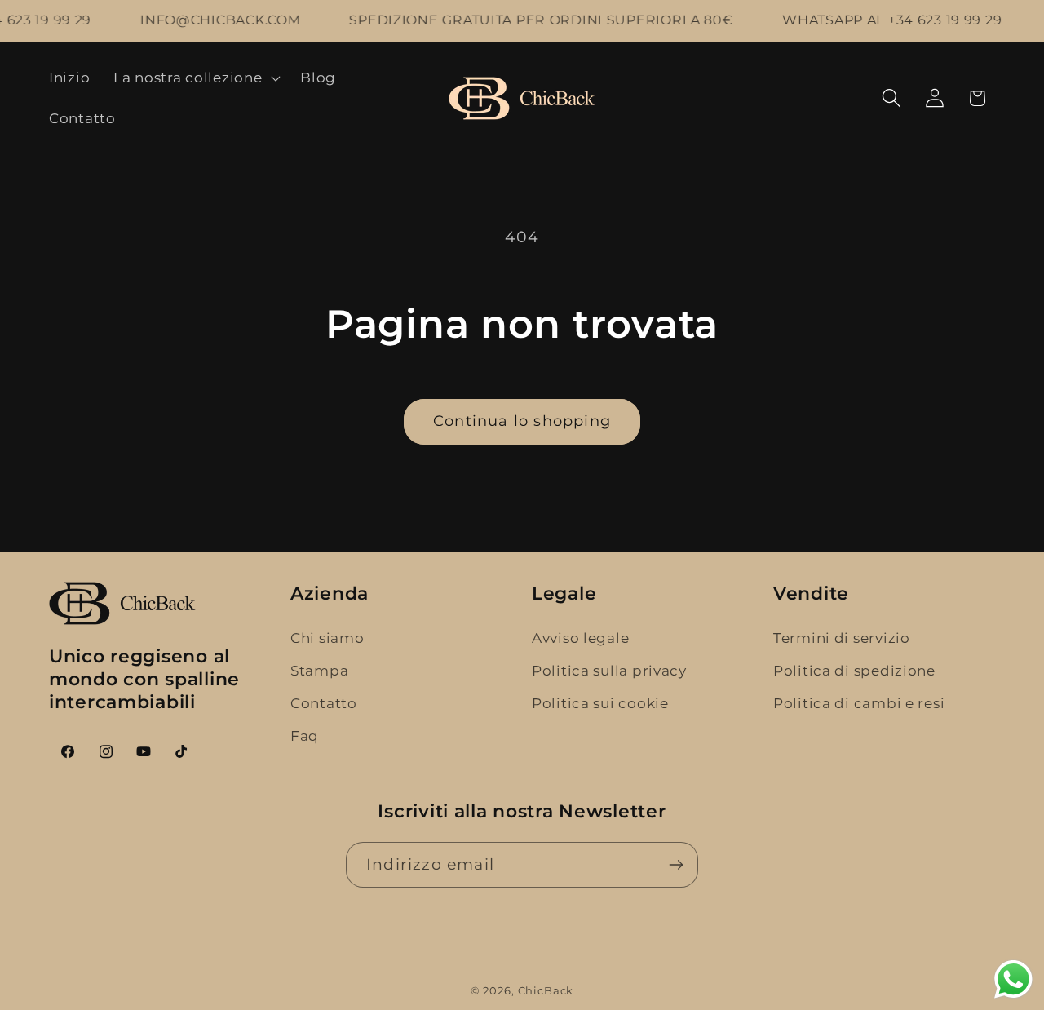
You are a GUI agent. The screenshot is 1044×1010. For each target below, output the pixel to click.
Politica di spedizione (854, 670)
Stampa (319, 670)
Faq (304, 736)
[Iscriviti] (675, 865)
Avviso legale (580, 638)
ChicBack (546, 990)
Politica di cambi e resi (858, 703)
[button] (195, 78)
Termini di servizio (841, 638)
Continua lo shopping (522, 421)
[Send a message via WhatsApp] (1013, 979)
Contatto (323, 703)
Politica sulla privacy (609, 670)
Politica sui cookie (600, 703)
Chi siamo (327, 638)
